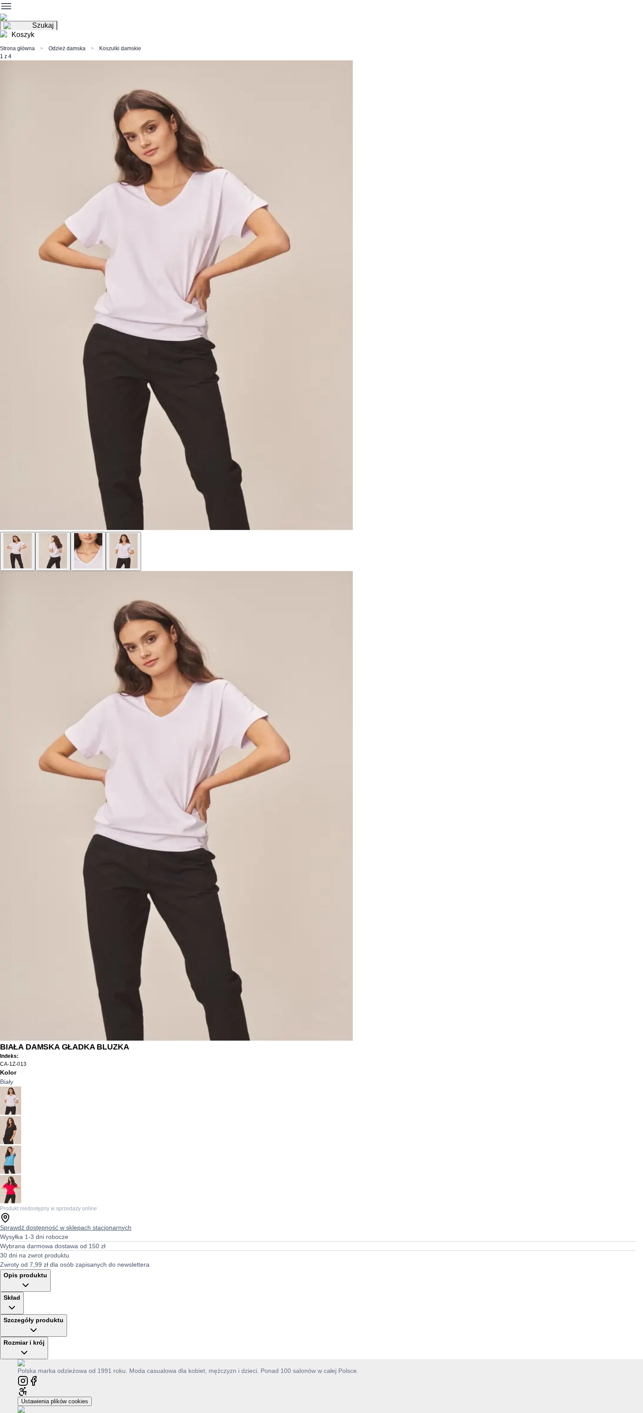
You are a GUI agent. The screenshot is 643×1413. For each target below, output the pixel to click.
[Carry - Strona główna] (30, 1362)
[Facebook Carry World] (33, 1380)
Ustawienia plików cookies (54, 1401)
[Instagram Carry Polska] (23, 1380)
